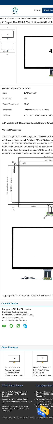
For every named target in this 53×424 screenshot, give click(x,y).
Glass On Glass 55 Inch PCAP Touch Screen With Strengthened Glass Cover (42, 372)
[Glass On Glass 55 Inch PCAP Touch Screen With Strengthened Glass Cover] (42, 359)
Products (12, 18)
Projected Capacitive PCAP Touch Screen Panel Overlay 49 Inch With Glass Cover (15, 409)
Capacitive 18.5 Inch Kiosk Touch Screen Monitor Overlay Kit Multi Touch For (17, 401)
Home (37, 10)
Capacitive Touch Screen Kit (18, 296)
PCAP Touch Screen (28, 18)
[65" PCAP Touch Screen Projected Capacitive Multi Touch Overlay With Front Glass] (14, 359)
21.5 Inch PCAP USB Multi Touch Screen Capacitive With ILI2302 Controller (14, 394)
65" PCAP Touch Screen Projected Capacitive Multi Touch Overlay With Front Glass (13, 372)
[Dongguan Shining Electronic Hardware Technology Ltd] (16, 10)
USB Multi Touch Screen (39, 296)
